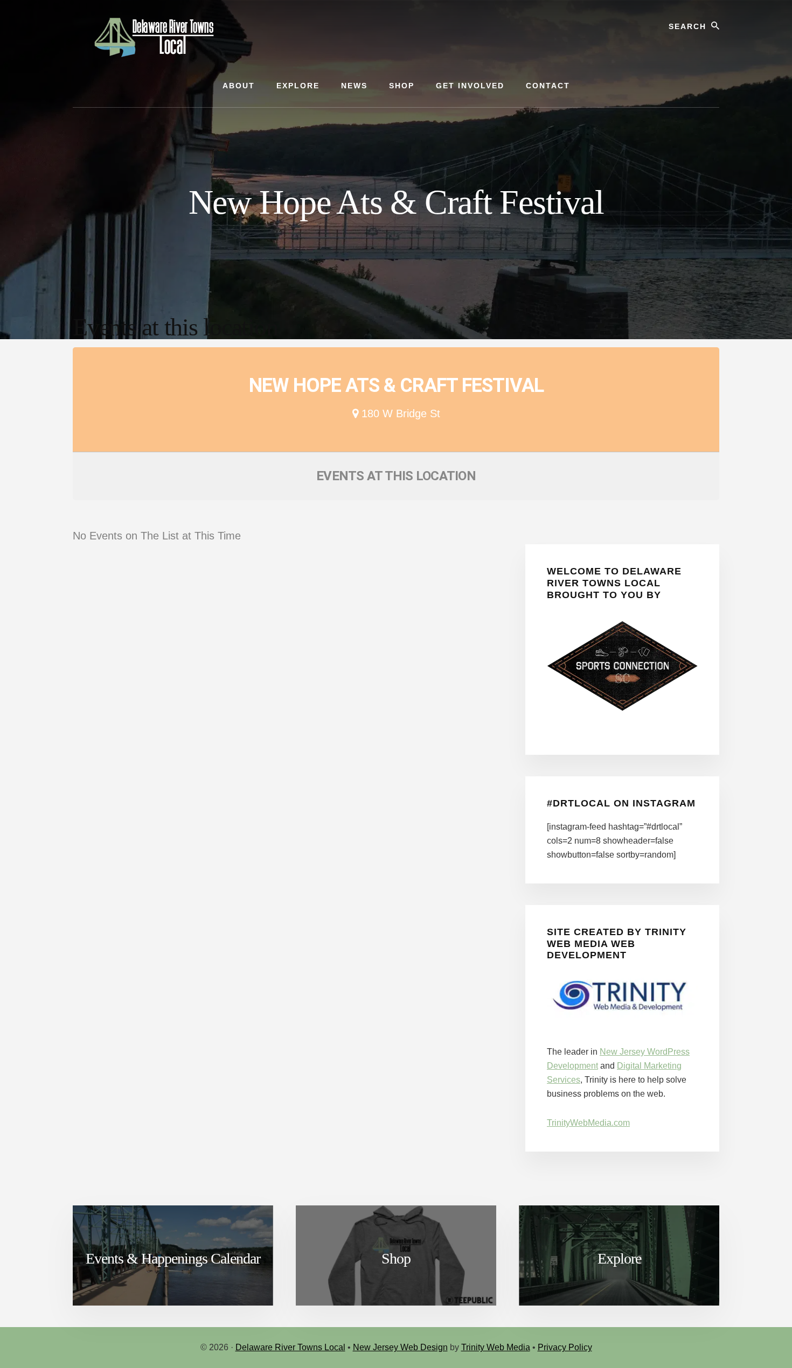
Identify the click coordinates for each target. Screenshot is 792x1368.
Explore (619, 1258)
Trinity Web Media (495, 1347)
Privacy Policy (565, 1347)
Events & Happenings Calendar (173, 1258)
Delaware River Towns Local (290, 1347)
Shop (396, 1258)
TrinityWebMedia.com (588, 1122)
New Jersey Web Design (400, 1347)
